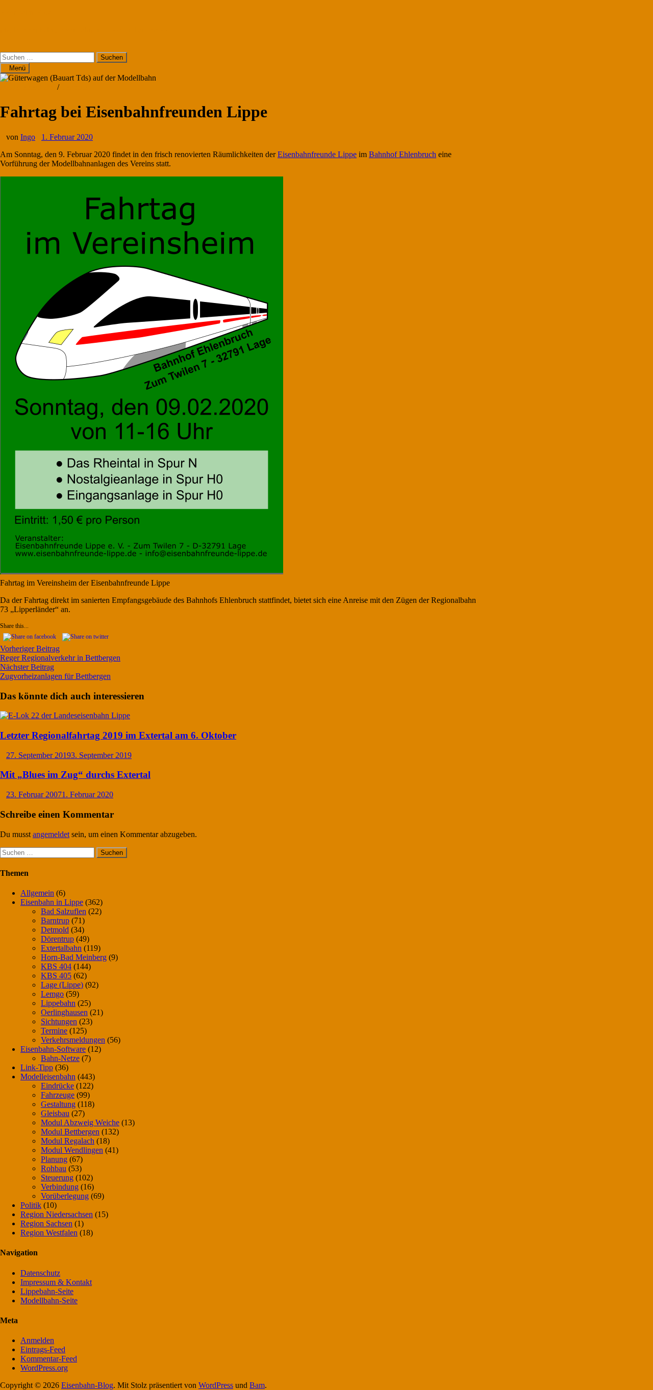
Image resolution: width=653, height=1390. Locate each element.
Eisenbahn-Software (53, 1049)
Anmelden (37, 1340)
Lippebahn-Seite (46, 1291)
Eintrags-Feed (42, 1349)
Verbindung (60, 1186)
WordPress (215, 1385)
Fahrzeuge (57, 1095)
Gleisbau (55, 1113)
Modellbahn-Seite (49, 1300)
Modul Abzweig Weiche (80, 1122)
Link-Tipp (36, 1067)
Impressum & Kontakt (56, 1282)
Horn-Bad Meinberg (74, 957)
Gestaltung (58, 1104)
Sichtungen (59, 1021)
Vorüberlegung (65, 1196)
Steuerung (57, 1177)
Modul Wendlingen (72, 1150)
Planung (54, 1159)
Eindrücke (57, 1085)
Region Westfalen (49, 1232)
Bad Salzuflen (63, 911)
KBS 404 (56, 966)
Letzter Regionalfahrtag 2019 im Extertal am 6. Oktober (118, 735)
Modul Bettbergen (70, 1131)
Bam (257, 1385)
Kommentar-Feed (48, 1358)
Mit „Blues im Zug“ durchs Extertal (75, 774)
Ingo (27, 137)
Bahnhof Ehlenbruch (402, 154)
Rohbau (53, 1168)
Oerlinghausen (64, 1012)
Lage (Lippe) (62, 984)
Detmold (55, 929)
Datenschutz (40, 1273)
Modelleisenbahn (27, 87)
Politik (30, 1205)
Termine (74, 87)
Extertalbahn (61, 948)
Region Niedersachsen (56, 1214)
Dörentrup (57, 938)
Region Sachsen (46, 1223)
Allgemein (37, 893)
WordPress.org (44, 1367)
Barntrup (55, 920)
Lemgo (52, 994)
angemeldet (51, 834)
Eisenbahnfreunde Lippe (317, 154)
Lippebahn (58, 1003)
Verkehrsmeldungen (73, 1039)
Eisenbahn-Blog (26, 12)
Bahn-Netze (60, 1058)
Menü (17, 68)
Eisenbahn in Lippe (51, 902)
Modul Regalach (67, 1140)
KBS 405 (56, 975)
